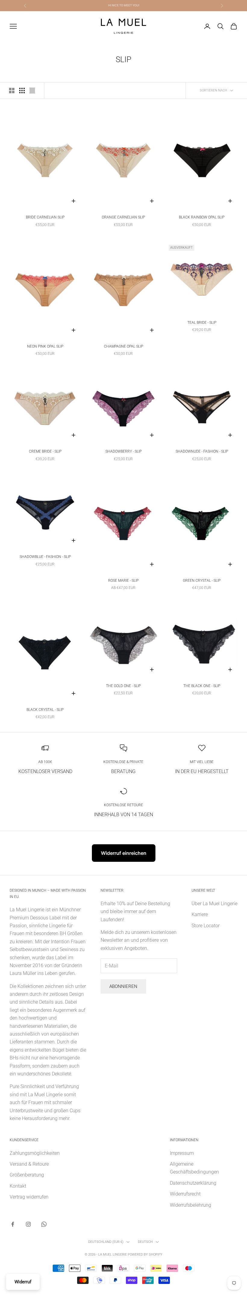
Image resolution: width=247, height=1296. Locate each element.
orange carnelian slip (123, 217)
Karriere (200, 914)
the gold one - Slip (123, 686)
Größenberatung (27, 1175)
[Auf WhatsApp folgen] (44, 1224)
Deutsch (145, 1242)
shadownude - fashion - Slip (202, 451)
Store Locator (206, 925)
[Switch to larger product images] (11, 90)
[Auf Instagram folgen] (28, 1224)
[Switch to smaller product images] (22, 90)
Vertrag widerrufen (29, 1197)
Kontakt (18, 1186)
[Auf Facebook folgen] (13, 1224)
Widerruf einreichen (123, 853)
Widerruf (22, 1282)
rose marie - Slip (123, 580)
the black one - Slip (201, 686)
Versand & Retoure (29, 1164)
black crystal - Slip (45, 710)
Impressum (182, 1153)
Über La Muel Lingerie (214, 903)
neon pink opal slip (45, 346)
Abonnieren (123, 986)
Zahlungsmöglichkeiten (35, 1153)
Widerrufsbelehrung (190, 1205)
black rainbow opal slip (201, 217)
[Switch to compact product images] (32, 90)
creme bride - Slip (45, 451)
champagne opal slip (123, 346)
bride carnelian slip (45, 217)
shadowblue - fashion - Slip (45, 557)
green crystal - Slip (201, 580)
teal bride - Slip (201, 322)
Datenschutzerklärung (193, 1183)
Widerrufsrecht (185, 1194)
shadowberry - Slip (123, 451)
